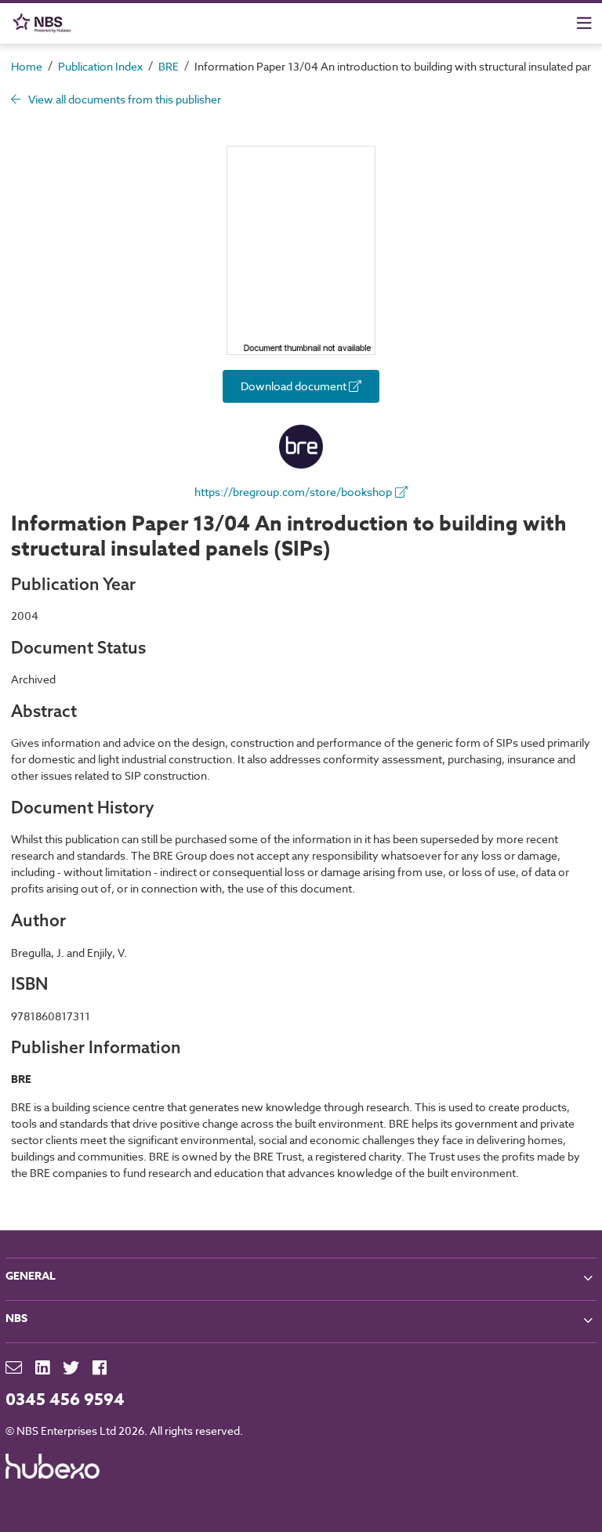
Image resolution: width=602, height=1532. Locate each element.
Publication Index (100, 66)
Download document (295, 385)
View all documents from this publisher (123, 99)
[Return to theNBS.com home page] (44, 23)
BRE (168, 66)
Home (26, 66)
